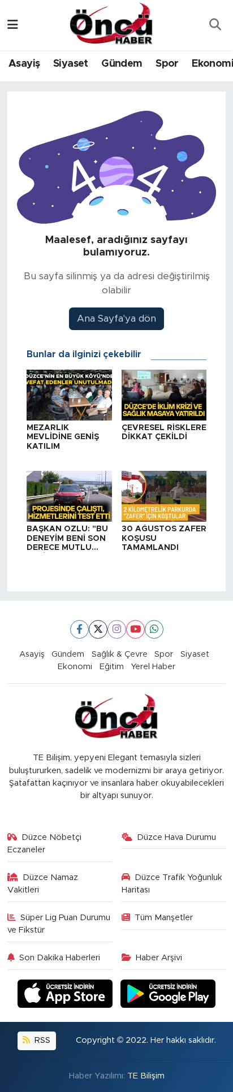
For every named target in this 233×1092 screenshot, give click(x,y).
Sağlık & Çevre (120, 654)
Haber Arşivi (159, 958)
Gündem (121, 64)
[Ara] (215, 25)
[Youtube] (135, 629)
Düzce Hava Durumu (176, 837)
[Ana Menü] (12, 25)
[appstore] (66, 995)
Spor (167, 64)
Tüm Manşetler (164, 917)
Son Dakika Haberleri (59, 958)
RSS (41, 1040)
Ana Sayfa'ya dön (116, 318)
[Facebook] (79, 629)
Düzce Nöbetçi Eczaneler (44, 843)
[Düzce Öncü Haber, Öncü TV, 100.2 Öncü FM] (111, 24)
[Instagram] (116, 629)
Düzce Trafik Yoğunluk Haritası (172, 883)
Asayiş (24, 64)
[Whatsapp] (154, 629)
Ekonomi (75, 666)
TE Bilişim (146, 1076)
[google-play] (168, 995)
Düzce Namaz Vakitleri (43, 883)
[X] (98, 629)
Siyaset (70, 64)
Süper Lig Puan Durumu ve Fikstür (59, 923)
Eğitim (112, 666)
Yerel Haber (153, 666)
